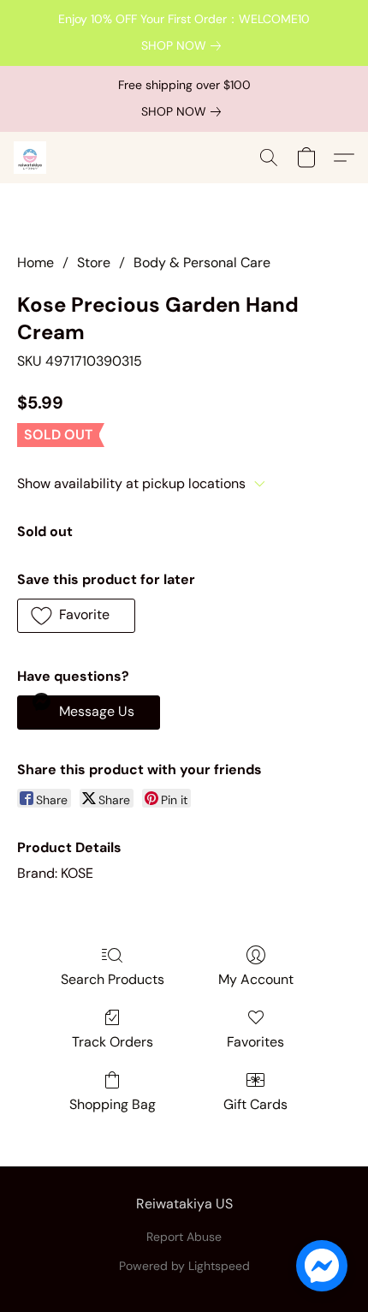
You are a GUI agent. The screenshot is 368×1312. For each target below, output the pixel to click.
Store (93, 262)
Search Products (112, 979)
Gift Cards (255, 1104)
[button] (31, 157)
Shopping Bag (112, 1104)
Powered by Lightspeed (184, 1265)
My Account (256, 979)
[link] (184, 45)
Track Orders (112, 1042)
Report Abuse (184, 1236)
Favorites (255, 1042)
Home (35, 262)
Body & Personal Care (202, 262)
